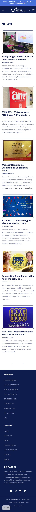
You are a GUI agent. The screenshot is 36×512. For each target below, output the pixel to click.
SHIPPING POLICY (10, 394)
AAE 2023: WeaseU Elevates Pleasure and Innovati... (17, 333)
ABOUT (6, 440)
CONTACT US (9, 403)
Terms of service (24, 502)
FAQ (5, 418)
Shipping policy (19, 505)
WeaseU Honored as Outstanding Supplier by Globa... (15, 168)
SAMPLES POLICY (10, 399)
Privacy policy (13, 502)
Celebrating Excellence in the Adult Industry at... (18, 277)
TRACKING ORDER (11, 389)
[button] (2, 9)
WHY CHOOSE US (10, 450)
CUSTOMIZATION (10, 380)
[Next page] (23, 363)
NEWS (6, 459)
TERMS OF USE (9, 408)
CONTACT (7, 454)
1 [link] (12, 363)
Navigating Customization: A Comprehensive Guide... (17, 58)
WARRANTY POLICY (11, 385)
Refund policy (26, 499)
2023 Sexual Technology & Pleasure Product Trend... (16, 222)
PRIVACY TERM (9, 413)
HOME (6, 431)
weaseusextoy (15, 499)
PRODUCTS (8, 436)
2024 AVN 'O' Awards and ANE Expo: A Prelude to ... (16, 113)
